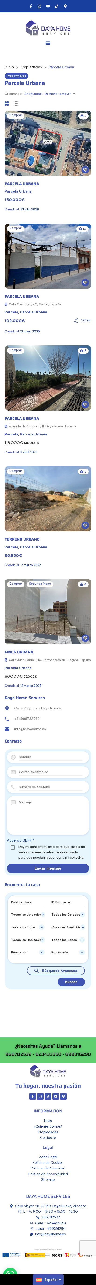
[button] (48, 43)
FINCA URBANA (19, 652)
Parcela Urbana (18, 191)
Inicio (9, 67)
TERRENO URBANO (22, 539)
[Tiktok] (56, 6)
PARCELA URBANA (22, 184)
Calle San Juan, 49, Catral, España (34, 304)
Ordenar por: (14, 93)
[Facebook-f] (30, 6)
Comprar (15, 115)
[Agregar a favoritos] (85, 169)
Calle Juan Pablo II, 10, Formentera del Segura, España (49, 660)
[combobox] (51, 94)
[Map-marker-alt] (65, 6)
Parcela (11, 312)
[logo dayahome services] (48, 28)
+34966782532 (27, 718)
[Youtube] (48, 6)
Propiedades (31, 67)
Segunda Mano (40, 584)
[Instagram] (39, 6)
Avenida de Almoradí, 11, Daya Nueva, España (42, 426)
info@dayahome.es (30, 729)
